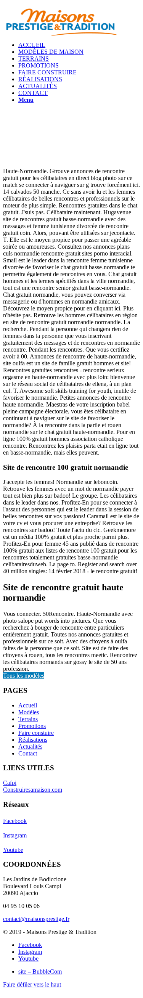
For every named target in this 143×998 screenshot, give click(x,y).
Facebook (15, 821)
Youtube (13, 850)
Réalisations (32, 739)
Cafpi (9, 782)
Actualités (30, 746)
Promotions (32, 726)
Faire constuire (36, 733)
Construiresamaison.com (32, 789)
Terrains (28, 719)
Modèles (28, 712)
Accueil (27, 705)
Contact (27, 753)
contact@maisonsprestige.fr (36, 919)
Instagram (15, 835)
